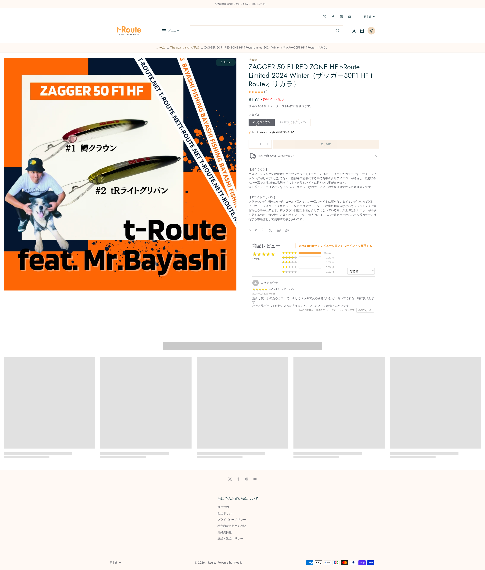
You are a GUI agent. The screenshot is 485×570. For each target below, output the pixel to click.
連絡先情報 (224, 532)
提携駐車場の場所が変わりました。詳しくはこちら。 (242, 4)
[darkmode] (371, 30)
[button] (326, 144)
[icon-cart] (362, 30)
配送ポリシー (226, 513)
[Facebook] (333, 17)
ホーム (160, 47)
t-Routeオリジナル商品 (184, 47)
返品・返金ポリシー (230, 539)
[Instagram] (341, 17)
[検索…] (337, 30)
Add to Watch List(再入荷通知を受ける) (273, 132)
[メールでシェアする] (279, 230)
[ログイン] (353, 30)
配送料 (262, 106)
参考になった (365, 310)
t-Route (253, 60)
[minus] (252, 144)
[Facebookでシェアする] (262, 230)
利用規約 (223, 507)
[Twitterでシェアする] (270, 230)
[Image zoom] (120, 174)
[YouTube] (350, 17)
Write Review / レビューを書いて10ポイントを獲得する (335, 246)
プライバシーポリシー (231, 520)
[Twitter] (325, 17)
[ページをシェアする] (287, 230)
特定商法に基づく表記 (231, 526)
